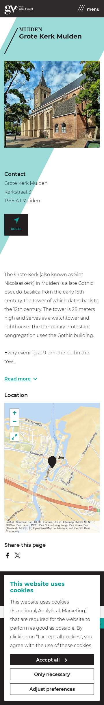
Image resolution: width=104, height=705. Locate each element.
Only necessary (52, 674)
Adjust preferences (52, 689)
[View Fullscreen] (14, 436)
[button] (52, 462)
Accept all (48, 660)
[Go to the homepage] (18, 9)
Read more (17, 379)
